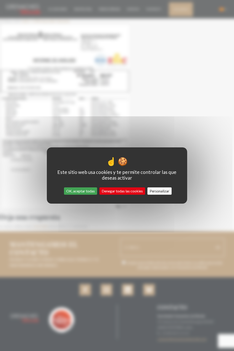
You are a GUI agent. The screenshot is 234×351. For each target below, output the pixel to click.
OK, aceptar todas (80, 191)
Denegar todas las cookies (122, 191)
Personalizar (159, 191)
